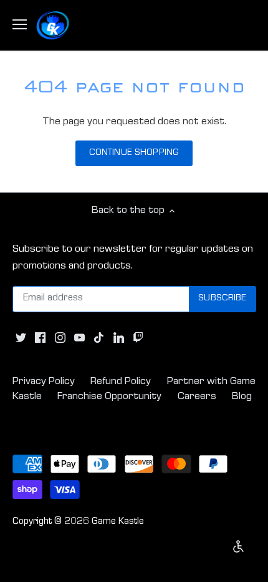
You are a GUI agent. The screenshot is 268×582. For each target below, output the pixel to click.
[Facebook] (40, 338)
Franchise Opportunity (109, 397)
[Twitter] (21, 338)
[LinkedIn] (118, 338)
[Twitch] (138, 338)
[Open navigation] (19, 24)
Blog (242, 397)
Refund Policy (120, 382)
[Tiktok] (98, 338)
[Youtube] (79, 338)
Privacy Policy (43, 382)
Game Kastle (118, 522)
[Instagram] (60, 338)
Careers (197, 397)
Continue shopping (134, 153)
